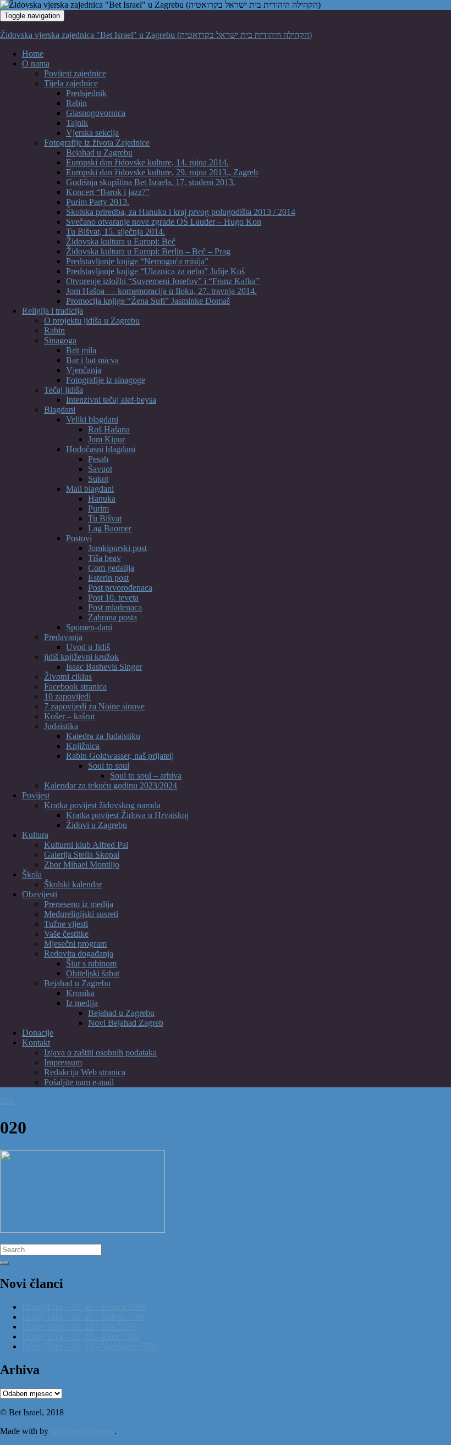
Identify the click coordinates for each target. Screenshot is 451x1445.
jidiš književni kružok (81, 657)
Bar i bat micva (92, 360)
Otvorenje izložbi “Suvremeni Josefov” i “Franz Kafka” (163, 281)
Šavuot (100, 469)
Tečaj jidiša (63, 389)
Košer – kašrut (69, 716)
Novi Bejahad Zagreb (125, 1022)
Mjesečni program (75, 943)
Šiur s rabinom (91, 963)
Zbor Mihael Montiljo (81, 864)
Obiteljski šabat (92, 973)
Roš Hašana (109, 429)
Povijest (36, 795)
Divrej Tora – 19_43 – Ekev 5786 (81, 1336)
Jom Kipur (106, 439)
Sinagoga (60, 340)
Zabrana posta (112, 617)
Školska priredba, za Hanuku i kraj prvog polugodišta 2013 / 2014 (180, 211)
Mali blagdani (90, 488)
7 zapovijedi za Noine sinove (94, 706)
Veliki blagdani (92, 419)
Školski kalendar (73, 884)
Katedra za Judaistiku (103, 736)
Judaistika (61, 726)
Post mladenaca (115, 607)
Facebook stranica (75, 686)
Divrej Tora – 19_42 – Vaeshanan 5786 (90, 1346)
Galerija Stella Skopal (81, 854)
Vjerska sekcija (92, 132)
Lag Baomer (109, 528)
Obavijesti (39, 894)
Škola (32, 874)
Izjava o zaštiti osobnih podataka (100, 1052)
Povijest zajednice (75, 73)
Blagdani (59, 409)
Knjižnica (83, 746)
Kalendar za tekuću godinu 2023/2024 (110, 785)
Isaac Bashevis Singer (104, 666)
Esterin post (108, 577)
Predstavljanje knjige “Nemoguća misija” (137, 261)
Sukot (98, 478)
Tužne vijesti (66, 924)
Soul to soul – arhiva (146, 775)
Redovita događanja (78, 953)
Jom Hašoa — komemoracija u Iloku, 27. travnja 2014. (161, 291)
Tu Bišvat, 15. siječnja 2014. (115, 231)
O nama (36, 63)
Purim (98, 508)
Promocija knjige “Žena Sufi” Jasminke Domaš (148, 300)
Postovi (79, 538)
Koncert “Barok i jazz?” (108, 192)
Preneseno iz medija (78, 904)
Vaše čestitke (66, 933)
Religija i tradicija (52, 310)
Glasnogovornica (95, 113)
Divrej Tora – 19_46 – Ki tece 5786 (84, 1306)
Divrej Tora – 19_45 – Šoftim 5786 (83, 1316)
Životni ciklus (68, 676)
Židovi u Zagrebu (96, 825)
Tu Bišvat (105, 518)
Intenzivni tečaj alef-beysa (111, 399)
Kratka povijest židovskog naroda (102, 805)
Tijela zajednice (71, 83)
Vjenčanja (83, 370)
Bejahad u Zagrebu (99, 152)
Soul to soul (108, 765)
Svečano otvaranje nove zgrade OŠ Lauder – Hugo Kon (163, 221)
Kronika (80, 993)
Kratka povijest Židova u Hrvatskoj (127, 815)
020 (6, 1100)
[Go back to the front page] (324, 4)
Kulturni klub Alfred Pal (86, 844)
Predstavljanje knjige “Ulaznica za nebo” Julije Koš (155, 271)
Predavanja (63, 637)
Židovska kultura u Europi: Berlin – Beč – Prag (148, 251)
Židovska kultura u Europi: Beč (120, 241)
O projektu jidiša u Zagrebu (92, 320)
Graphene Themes (82, 1431)
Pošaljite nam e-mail (79, 1082)
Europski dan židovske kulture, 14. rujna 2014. (147, 162)
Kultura (35, 835)
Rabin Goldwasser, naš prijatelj (120, 755)
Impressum (63, 1062)
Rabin (76, 103)
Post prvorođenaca (120, 587)
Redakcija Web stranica (84, 1072)
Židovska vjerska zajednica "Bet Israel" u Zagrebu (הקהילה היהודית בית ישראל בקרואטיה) (156, 35)
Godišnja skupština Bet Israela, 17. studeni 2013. (150, 182)
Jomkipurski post (117, 548)
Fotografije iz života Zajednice (97, 142)
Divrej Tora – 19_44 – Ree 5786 (78, 1326)
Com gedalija (111, 568)
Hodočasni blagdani (100, 449)
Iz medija (82, 1003)
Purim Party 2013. (97, 202)
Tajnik (77, 122)
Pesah (98, 459)
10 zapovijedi (67, 696)
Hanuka (102, 498)
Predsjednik (86, 93)
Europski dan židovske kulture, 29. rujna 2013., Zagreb (162, 172)
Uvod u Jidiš (88, 647)
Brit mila (81, 350)
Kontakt (36, 1042)
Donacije (37, 1032)
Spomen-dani (89, 627)
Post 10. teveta (113, 597)
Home (32, 53)
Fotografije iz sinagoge (105, 380)
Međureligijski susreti (81, 914)
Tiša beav (104, 558)
